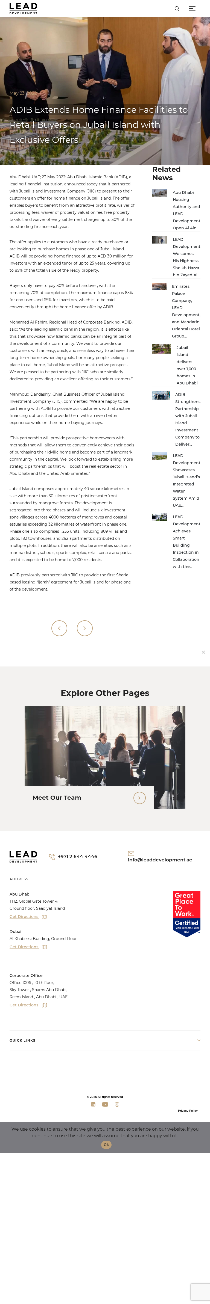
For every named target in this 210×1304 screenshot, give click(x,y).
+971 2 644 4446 (77, 856)
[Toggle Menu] (193, 8)
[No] (203, 652)
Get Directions (24, 916)
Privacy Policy (188, 1111)
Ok (106, 1144)
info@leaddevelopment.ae (160, 860)
